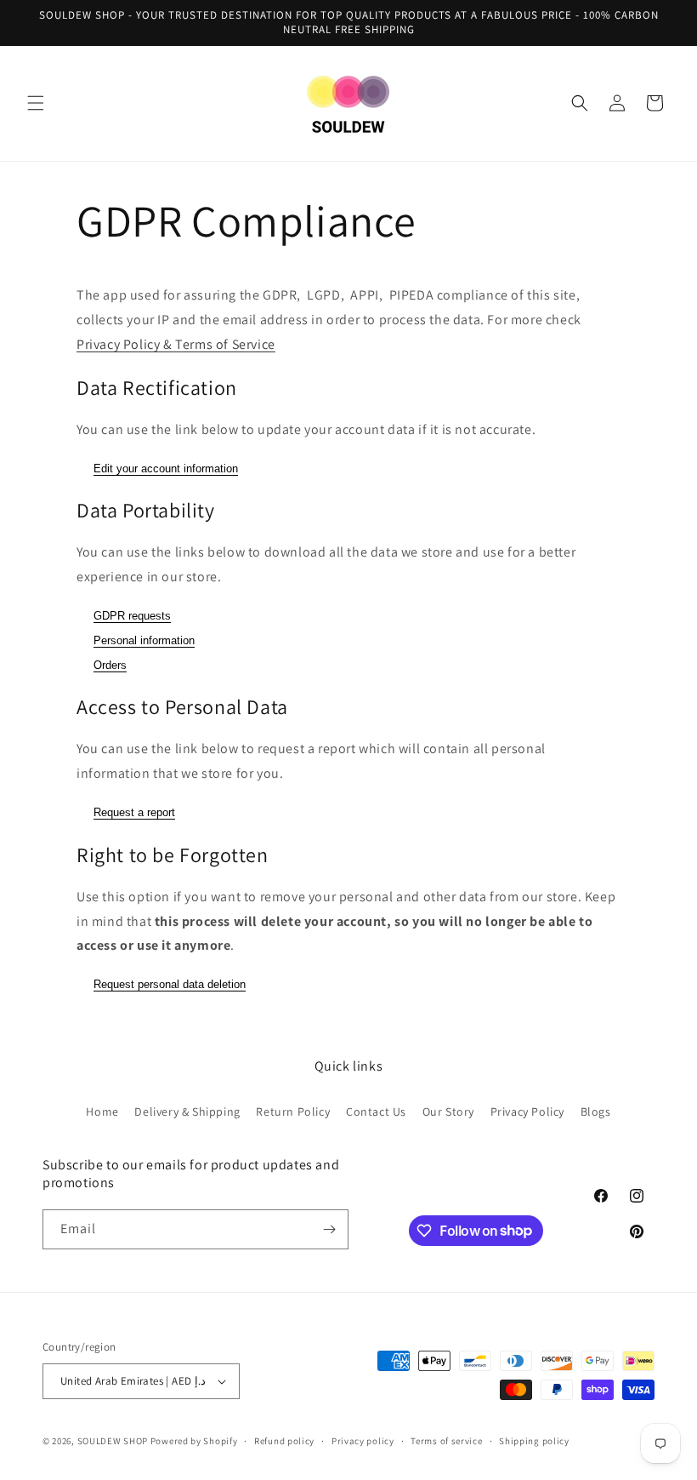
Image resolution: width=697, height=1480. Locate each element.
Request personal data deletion (170, 984)
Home (102, 1111)
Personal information (144, 640)
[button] (35, 103)
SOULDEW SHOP (112, 1441)
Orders (110, 665)
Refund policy (284, 1441)
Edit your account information (166, 468)
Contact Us (376, 1111)
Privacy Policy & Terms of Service (175, 344)
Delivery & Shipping (187, 1111)
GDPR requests (132, 615)
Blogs (596, 1111)
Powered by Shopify (194, 1441)
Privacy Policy (527, 1111)
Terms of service (446, 1441)
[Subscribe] (329, 1229)
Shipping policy (534, 1441)
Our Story (448, 1111)
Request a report (134, 812)
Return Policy (293, 1111)
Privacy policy (363, 1441)
